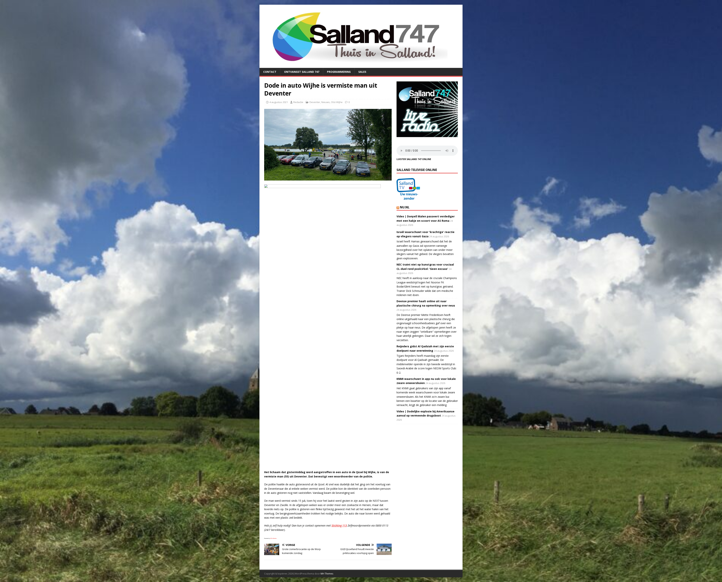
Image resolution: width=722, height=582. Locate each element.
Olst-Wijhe (337, 102)
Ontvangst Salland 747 (301, 72)
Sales (362, 72)
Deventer (314, 102)
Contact (269, 72)
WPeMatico (273, 538)
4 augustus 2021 (278, 102)
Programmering (339, 72)
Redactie (298, 102)
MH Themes (327, 573)
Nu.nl (405, 207)
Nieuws (325, 102)
